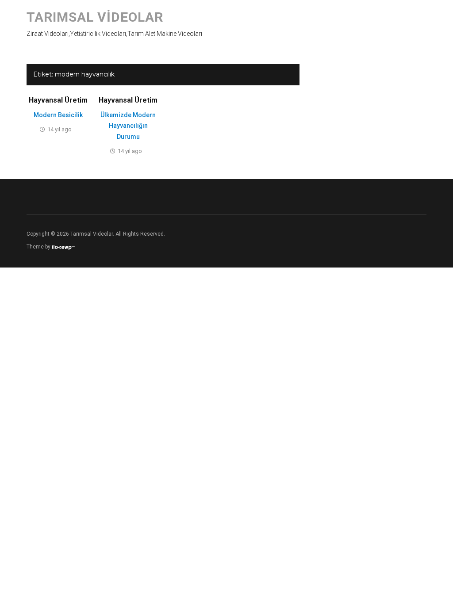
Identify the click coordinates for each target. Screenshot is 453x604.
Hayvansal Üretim (58, 100)
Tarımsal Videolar (95, 17)
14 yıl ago (59, 129)
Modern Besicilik (58, 115)
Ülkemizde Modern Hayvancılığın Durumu (128, 125)
